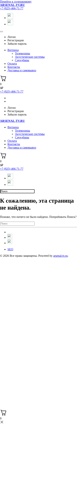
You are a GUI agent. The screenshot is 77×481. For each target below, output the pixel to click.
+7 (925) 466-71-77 (11, 8)
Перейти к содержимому (16, 1)
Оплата (12, 63)
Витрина (13, 50)
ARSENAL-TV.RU (12, 5)
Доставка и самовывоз (21, 70)
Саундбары (22, 60)
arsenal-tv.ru (60, 255)
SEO (10, 249)
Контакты (13, 67)
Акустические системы (30, 56)
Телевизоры (22, 53)
